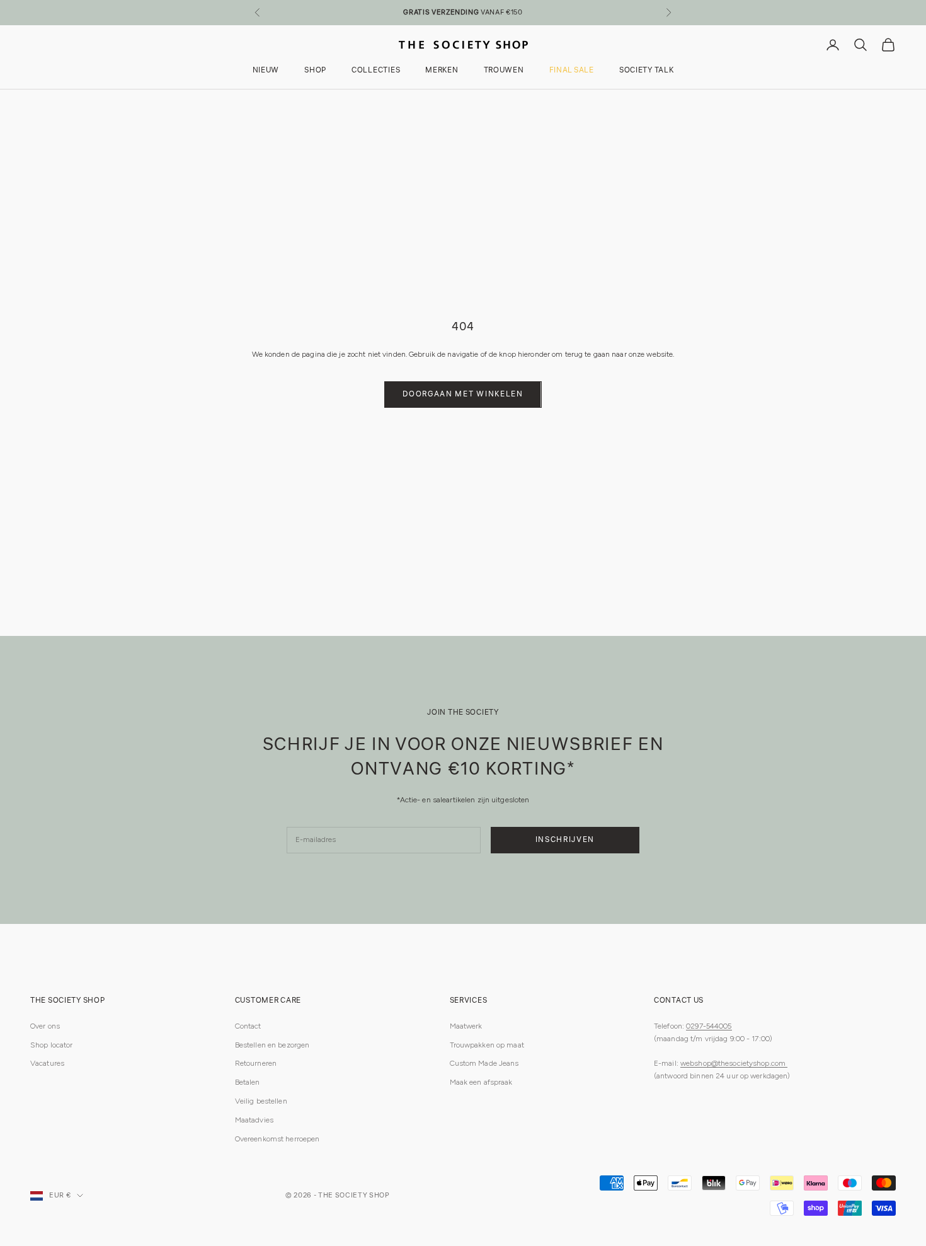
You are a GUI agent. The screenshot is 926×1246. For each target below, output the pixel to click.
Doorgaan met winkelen (463, 394)
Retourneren (256, 1063)
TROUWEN (504, 71)
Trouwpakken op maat (487, 1045)
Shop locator (51, 1045)
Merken (441, 71)
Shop (315, 71)
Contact (248, 1026)
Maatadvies (254, 1120)
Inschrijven (565, 839)
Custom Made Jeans (484, 1063)
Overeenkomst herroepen (277, 1138)
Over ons (45, 1026)
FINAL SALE (571, 71)
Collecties (376, 71)
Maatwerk (466, 1026)
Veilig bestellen (261, 1101)
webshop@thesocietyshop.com (733, 1063)
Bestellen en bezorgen (272, 1045)
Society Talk (646, 71)
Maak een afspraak (481, 1082)
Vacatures (47, 1063)
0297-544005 (708, 1026)
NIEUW (266, 71)
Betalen (247, 1082)
